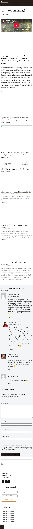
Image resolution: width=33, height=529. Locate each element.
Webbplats (5, 436)
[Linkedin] (8, 481)
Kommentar (5, 403)
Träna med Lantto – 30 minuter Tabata (14, 226)
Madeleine (11, 294)
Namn (3, 422)
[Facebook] (3, 481)
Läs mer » (3, 202)
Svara (9, 317)
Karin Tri (10, 355)
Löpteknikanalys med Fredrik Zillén (16, 192)
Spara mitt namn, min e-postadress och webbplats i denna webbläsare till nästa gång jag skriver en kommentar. (16, 448)
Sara (9, 375)
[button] (16, 3)
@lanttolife (7, 507)
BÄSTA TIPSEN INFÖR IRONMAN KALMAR (14, 263)
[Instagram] (6, 481)
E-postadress (5, 429)
